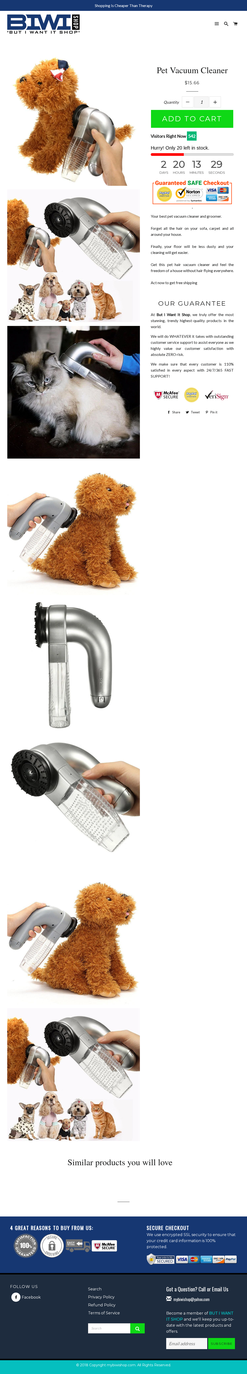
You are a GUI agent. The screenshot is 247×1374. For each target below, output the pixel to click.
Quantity (171, 102)
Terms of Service (104, 1313)
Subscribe (222, 1343)
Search (95, 1289)
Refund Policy (102, 1305)
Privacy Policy (101, 1297)
